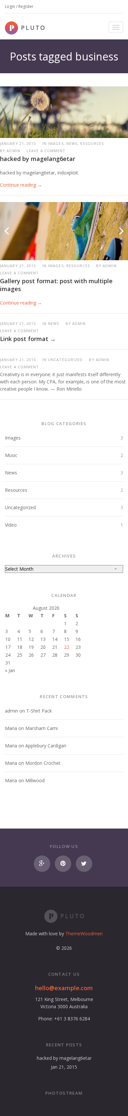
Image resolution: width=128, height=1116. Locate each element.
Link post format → (28, 339)
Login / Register (19, 6)
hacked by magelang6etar (37, 159)
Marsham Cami (41, 728)
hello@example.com (64, 988)
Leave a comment (46, 150)
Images (13, 438)
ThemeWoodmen (84, 933)
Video (11, 525)
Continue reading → (21, 185)
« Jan (10, 670)
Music (11, 455)
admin (13, 150)
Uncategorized (20, 507)
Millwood (35, 780)
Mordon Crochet (42, 763)
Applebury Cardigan (45, 745)
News (11, 472)
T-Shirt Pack (39, 711)
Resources (16, 490)
